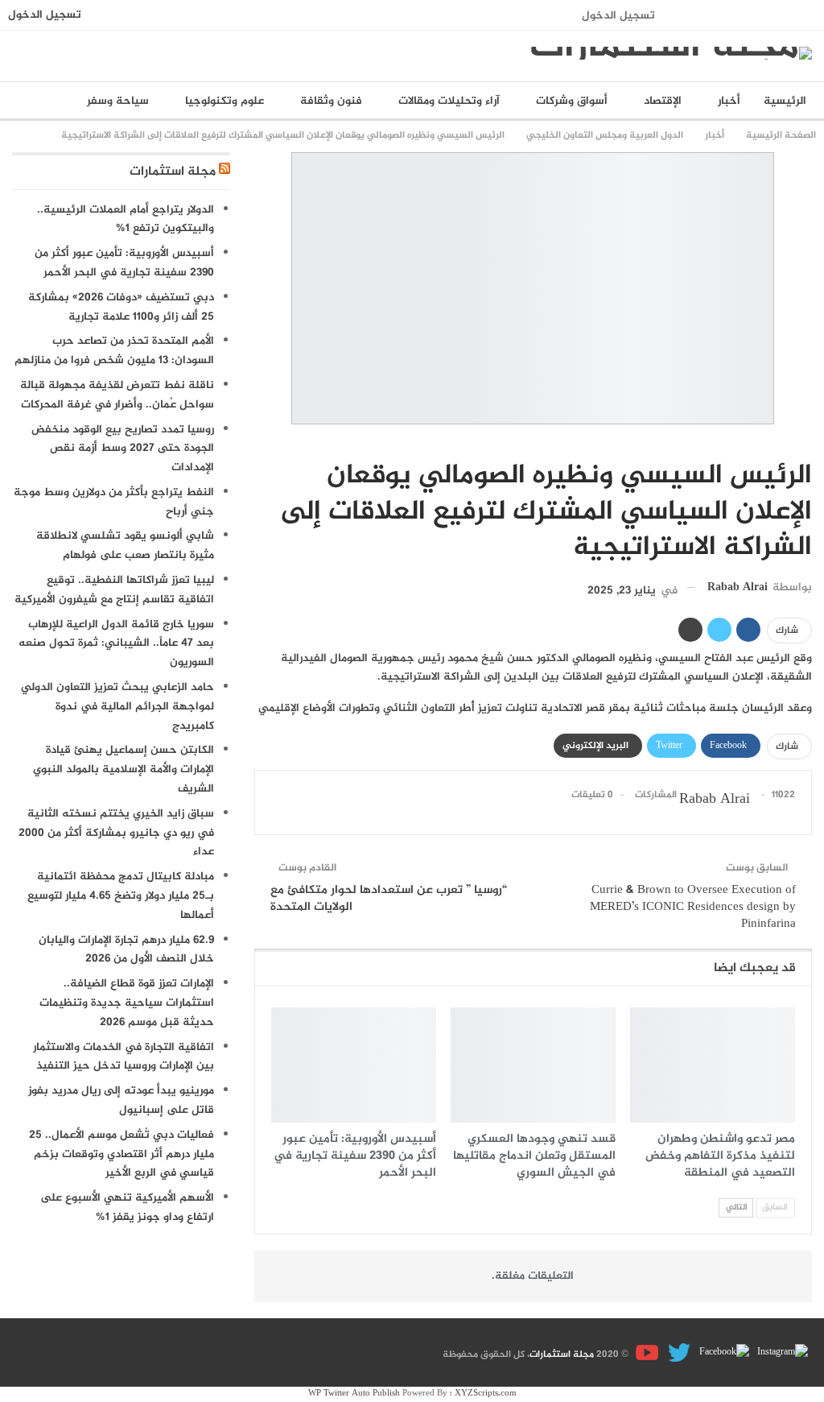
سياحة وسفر (118, 101)
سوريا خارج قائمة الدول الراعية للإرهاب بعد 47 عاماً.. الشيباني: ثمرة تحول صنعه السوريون (116, 643)
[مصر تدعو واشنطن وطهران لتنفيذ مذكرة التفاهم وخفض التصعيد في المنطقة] (712, 1065)
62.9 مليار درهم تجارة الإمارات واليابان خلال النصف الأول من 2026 (126, 950)
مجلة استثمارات (173, 172)
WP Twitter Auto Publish (354, 1393)
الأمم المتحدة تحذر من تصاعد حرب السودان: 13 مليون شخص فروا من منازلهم (114, 351)
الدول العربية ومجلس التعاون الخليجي (806, 442)
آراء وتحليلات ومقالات (449, 101)
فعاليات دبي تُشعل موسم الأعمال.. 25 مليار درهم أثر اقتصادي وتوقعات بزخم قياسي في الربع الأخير (121, 1154)
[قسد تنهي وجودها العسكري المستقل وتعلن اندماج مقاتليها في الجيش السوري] (533, 1065)
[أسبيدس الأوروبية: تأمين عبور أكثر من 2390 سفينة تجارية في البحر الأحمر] (353, 1065)
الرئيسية (785, 101)
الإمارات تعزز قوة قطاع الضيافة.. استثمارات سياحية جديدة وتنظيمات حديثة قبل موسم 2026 (126, 1003)
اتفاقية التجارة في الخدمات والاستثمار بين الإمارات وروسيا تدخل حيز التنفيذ (123, 1057)
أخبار (729, 101)
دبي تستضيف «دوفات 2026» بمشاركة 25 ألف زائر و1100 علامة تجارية (121, 307)
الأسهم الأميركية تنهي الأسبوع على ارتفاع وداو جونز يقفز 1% (127, 1207)
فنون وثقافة (331, 101)
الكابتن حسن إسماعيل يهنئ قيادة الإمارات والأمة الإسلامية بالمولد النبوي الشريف (123, 769)
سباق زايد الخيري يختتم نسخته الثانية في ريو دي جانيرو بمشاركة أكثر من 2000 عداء (116, 833)
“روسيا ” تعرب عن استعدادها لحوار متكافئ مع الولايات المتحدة (388, 898)
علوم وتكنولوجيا (224, 101)
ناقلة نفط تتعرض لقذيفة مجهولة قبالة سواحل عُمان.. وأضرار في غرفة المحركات (117, 395)
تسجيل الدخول (618, 15)
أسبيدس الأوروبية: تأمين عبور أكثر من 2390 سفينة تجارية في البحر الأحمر (124, 263)
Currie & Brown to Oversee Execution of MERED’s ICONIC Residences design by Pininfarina (693, 907)
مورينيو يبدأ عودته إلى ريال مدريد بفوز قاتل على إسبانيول (121, 1100)
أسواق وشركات (572, 101)
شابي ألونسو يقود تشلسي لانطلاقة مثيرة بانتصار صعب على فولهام (125, 546)
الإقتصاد (663, 101)
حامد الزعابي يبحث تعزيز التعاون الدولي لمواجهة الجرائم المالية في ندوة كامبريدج (117, 706)
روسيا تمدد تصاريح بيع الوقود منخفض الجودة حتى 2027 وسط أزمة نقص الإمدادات (122, 449)
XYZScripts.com (486, 1393)
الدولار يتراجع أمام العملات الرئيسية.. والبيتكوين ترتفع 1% (125, 219)
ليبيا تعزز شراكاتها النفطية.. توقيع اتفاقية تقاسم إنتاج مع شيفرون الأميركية (114, 590)
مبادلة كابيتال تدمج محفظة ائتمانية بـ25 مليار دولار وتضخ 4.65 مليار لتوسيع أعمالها (120, 895)
